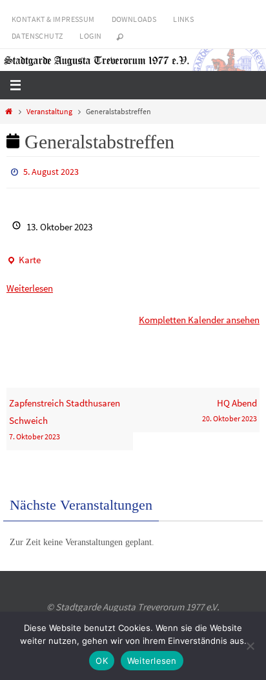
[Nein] (249, 645)
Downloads (134, 19)
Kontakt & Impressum (53, 19)
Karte (23, 258)
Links (183, 19)
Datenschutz (37, 36)
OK (102, 660)
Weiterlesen (29, 285)
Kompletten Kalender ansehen (199, 317)
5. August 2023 (51, 171)
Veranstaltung (49, 111)
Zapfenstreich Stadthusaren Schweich (64, 416)
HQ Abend (229, 407)
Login (90, 36)
